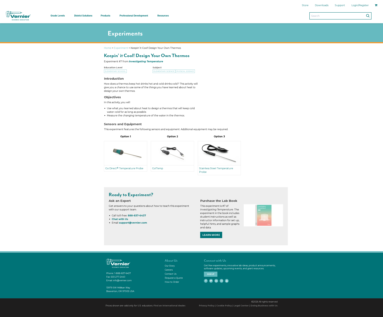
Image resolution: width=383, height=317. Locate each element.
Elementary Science (163, 71)
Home (107, 48)
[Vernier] (17, 16)
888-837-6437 (137, 215)
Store (305, 5)
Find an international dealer (169, 305)
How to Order (172, 282)
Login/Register (360, 5)
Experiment (121, 48)
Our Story (170, 265)
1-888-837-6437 (122, 273)
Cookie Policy (224, 305)
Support (340, 5)
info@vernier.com (122, 280)
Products (105, 15)
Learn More (211, 235)
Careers (169, 269)
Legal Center (241, 305)
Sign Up (210, 274)
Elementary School (115, 71)
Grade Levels (58, 15)
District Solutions (83, 15)
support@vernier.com (133, 222)
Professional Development (134, 15)
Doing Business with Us (264, 305)
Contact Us (170, 274)
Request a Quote (174, 278)
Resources (163, 15)
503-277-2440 (118, 277)
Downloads (321, 5)
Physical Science (185, 71)
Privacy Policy (206, 305)
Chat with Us (120, 219)
